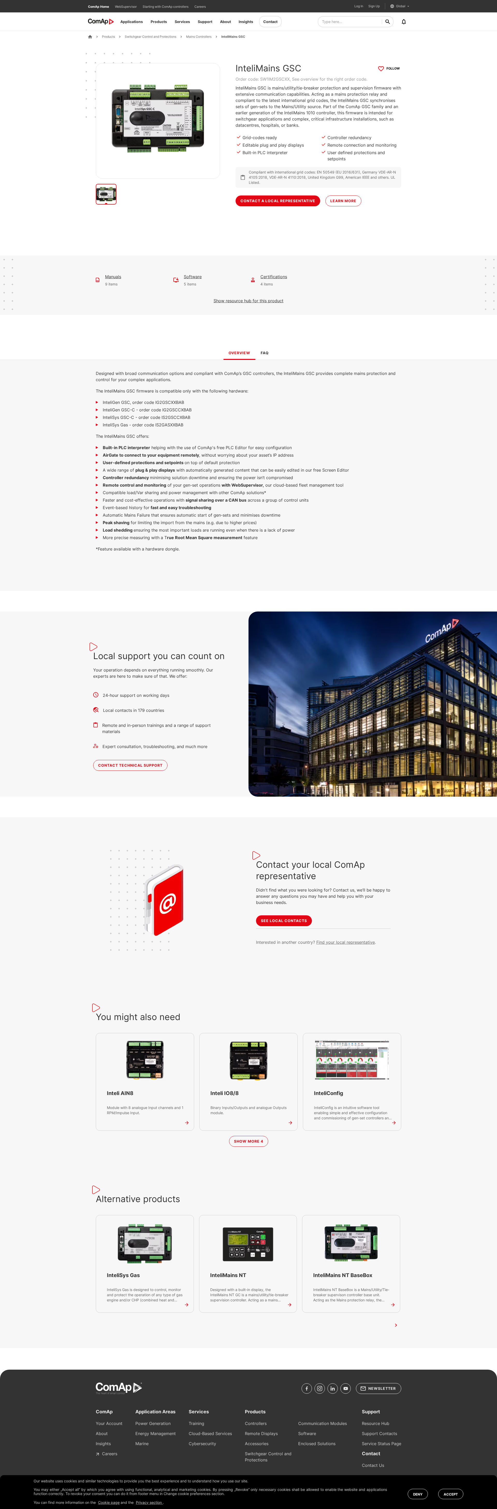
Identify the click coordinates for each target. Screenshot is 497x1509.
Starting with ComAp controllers (166, 7)
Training (196, 1423)
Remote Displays (261, 1433)
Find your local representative (345, 942)
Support (205, 21)
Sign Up (374, 6)
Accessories (256, 1443)
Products (159, 21)
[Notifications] (404, 22)
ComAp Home (99, 7)
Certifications (273, 276)
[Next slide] (396, 1325)
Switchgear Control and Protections (150, 37)
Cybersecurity (202, 1443)
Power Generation (153, 1423)
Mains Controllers (198, 37)
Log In (358, 6)
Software (193, 276)
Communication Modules (322, 1423)
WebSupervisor (126, 7)
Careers (200, 7)
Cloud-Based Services (210, 1433)
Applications (131, 21)
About (225, 21)
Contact (270, 21)
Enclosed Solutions (316, 1443)
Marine (142, 1443)
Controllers (256, 1423)
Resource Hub (375, 1423)
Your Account (109, 1423)
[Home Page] (90, 37)
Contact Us (373, 1465)
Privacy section (149, 1502)
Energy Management (155, 1433)
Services (182, 21)
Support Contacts (379, 1433)
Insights (246, 21)
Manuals (113, 276)
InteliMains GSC (233, 37)
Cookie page (109, 1502)
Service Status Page (381, 1443)
